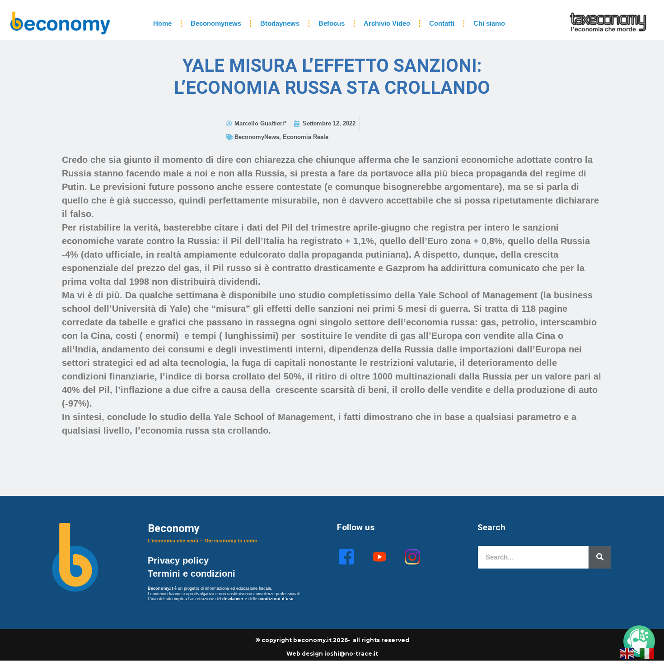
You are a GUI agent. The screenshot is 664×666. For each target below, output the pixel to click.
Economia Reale (305, 137)
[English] (627, 652)
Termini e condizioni (191, 573)
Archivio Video (387, 23)
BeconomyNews (256, 137)
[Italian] (647, 652)
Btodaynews (279, 23)
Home (162, 23)
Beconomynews (216, 23)
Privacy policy (179, 560)
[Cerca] (600, 557)
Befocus (331, 23)
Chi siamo (489, 23)
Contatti (441, 23)
